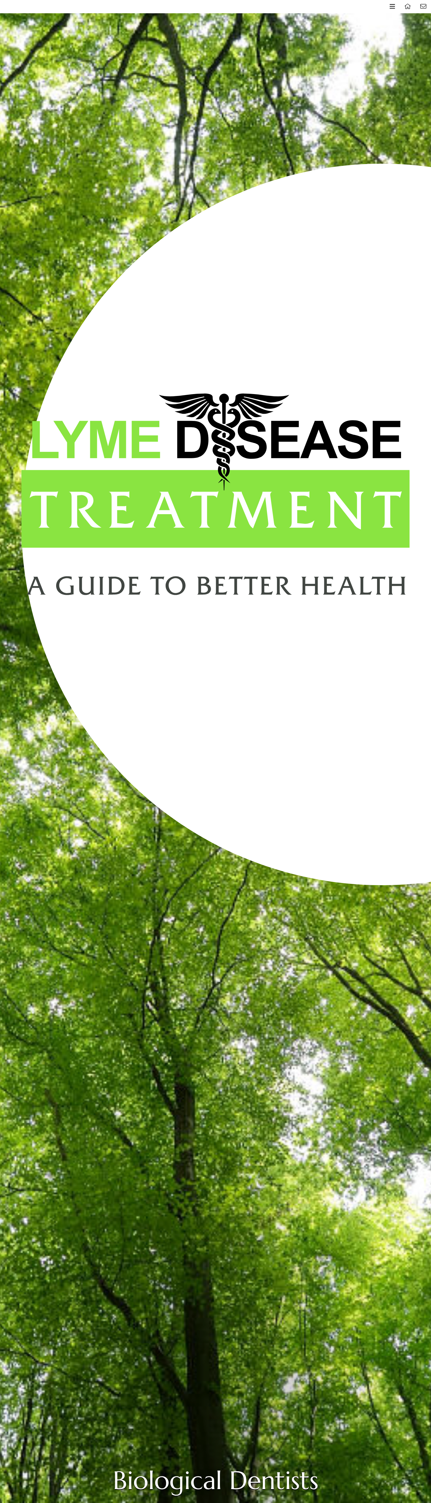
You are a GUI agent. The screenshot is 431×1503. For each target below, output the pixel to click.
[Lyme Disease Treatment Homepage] (407, 6)
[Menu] (392, 6)
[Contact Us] (423, 6)
